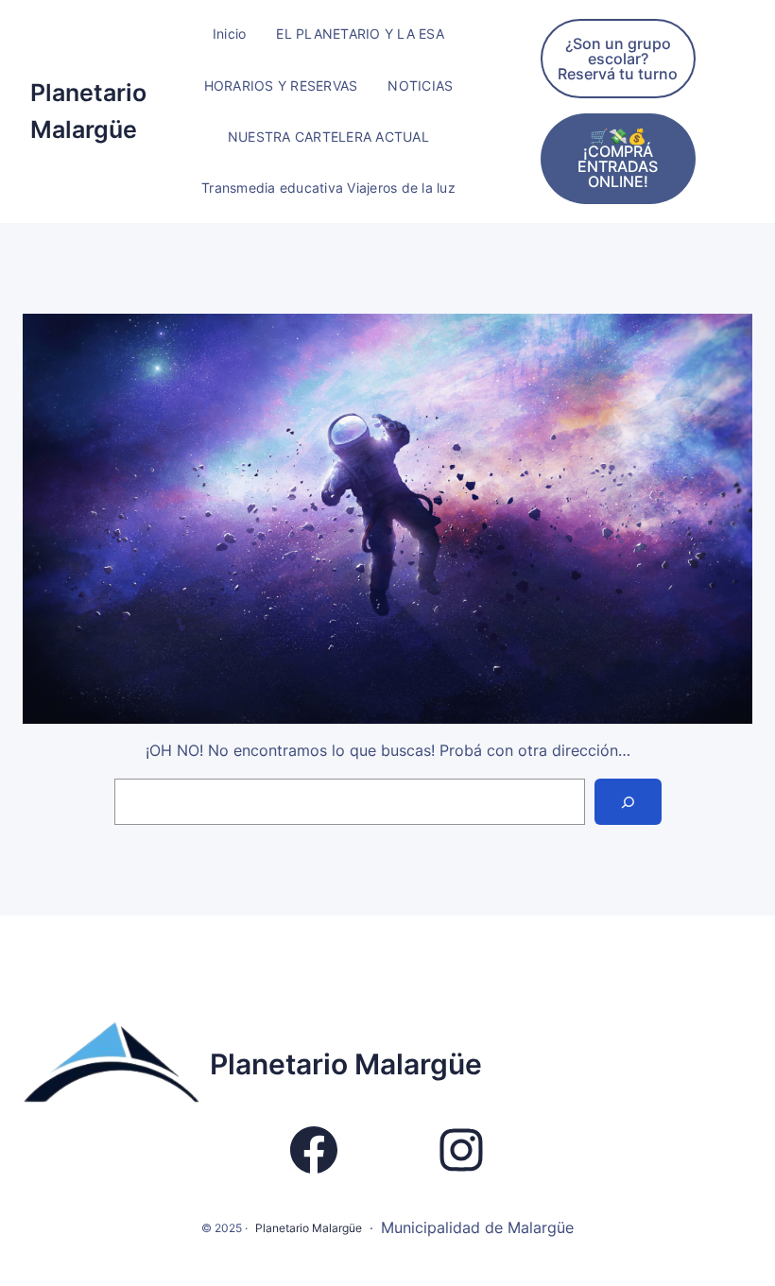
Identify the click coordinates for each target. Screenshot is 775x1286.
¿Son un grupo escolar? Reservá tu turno (618, 58)
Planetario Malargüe (346, 1064)
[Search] (628, 802)
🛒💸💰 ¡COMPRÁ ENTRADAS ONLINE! (617, 159)
